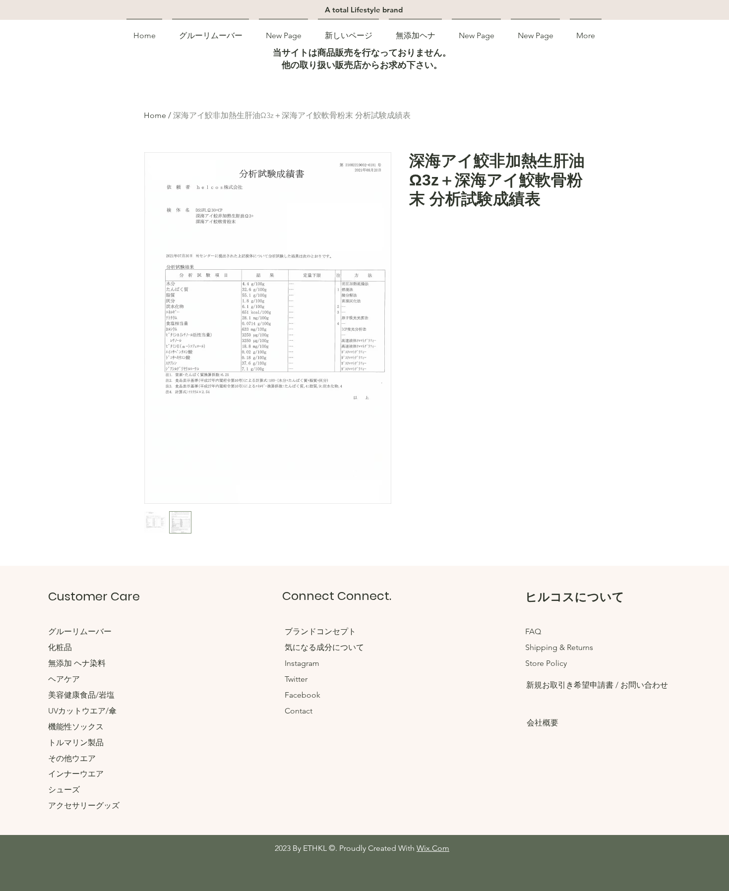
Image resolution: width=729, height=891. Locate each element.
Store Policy (546, 663)
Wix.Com (433, 848)
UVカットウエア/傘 (82, 710)
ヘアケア (64, 679)
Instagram (302, 663)
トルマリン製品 (76, 742)
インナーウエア (76, 773)
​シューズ (64, 789)
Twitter (296, 679)
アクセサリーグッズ (84, 805)
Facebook (302, 695)
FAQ (533, 631)
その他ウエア (72, 758)
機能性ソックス (76, 726)
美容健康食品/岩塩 (81, 695)
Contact (298, 710)
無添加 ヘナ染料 (77, 663)
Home (155, 115)
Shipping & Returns (559, 647)
